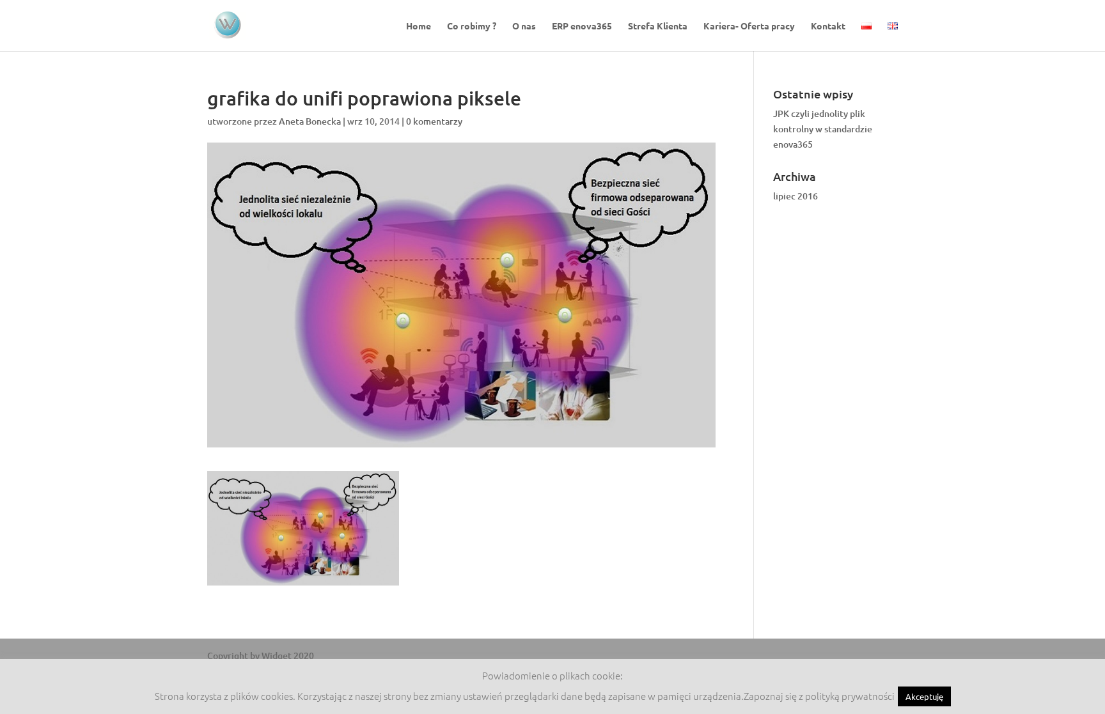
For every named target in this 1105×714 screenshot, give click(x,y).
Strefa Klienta (657, 26)
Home (418, 26)
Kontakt (828, 26)
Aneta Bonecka (310, 121)
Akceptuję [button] (924, 696)
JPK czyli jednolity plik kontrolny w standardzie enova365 (822, 128)
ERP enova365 (582, 26)
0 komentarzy (434, 121)
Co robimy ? (471, 26)
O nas (524, 26)
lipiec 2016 (795, 196)
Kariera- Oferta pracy (749, 26)
